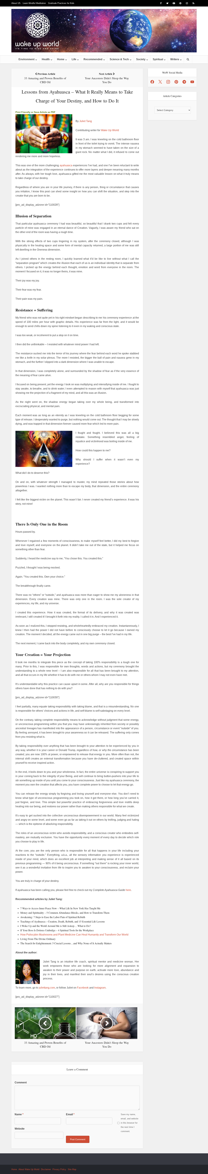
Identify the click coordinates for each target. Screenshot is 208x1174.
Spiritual (158, 59)
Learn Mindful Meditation (34, 3)
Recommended (93, 59)
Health (46, 59)
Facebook (83, 987)
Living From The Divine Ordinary (38, 939)
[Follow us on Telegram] (184, 82)
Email (70, 1114)
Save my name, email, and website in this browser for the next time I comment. (129, 1123)
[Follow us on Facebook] (152, 82)
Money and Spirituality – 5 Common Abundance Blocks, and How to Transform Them (64, 912)
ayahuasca (66, 165)
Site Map (72, 1169)
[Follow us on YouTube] (192, 82)
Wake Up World (110, 130)
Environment (26, 59)
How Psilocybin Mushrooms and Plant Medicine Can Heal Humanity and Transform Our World (74, 934)
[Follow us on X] (160, 82)
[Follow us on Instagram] (168, 82)
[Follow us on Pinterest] (176, 82)
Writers (174, 59)
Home (60, 59)
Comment (21, 1082)
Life (74, 59)
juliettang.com (47, 987)
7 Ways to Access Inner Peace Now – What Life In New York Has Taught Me (60, 908)
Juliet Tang (85, 121)
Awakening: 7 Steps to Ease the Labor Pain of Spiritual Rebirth (52, 917)
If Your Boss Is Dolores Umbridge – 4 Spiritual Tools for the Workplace (57, 930)
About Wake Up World (29, 1169)
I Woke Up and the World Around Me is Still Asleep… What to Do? (55, 926)
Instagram (100, 987)
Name (19, 1114)
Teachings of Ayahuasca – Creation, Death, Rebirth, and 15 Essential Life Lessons (62, 921)
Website (20, 1128)
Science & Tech (119, 59)
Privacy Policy (59, 1169)
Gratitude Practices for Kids (61, 3)
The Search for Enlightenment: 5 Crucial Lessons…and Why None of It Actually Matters (66, 943)
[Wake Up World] (104, 30)
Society (140, 59)
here (128, 890)
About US (15, 3)
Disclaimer (46, 1169)
